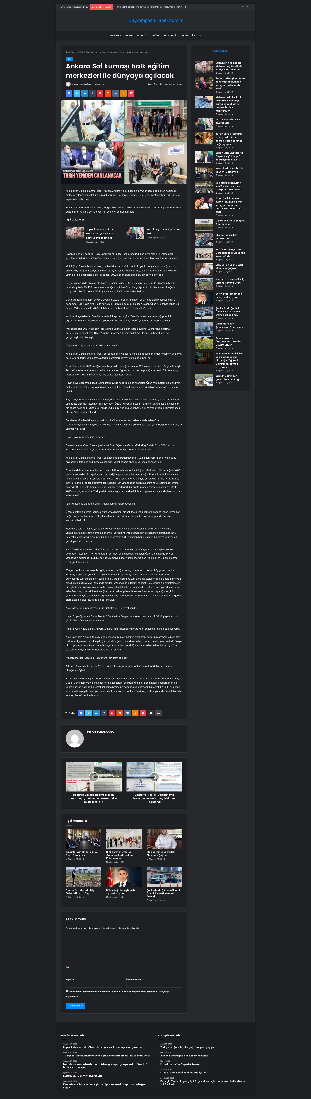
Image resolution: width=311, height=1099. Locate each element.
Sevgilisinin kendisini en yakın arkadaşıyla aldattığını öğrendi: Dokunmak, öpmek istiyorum (229, 360)
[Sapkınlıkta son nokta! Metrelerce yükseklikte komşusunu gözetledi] (75, 233)
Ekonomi (142, 35)
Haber (128, 35)
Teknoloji (170, 35)
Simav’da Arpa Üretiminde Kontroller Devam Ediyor (228, 341)
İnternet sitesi (133, 979)
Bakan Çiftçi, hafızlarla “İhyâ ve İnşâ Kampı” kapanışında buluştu (229, 156)
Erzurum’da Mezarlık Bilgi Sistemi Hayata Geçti (80, 892)
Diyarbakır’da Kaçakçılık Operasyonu (230, 222)
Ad (68, 967)
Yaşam (184, 35)
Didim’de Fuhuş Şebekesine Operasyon (229, 325)
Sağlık (155, 35)
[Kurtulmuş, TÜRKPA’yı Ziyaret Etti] (135, 233)
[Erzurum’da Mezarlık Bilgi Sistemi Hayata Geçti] (83, 877)
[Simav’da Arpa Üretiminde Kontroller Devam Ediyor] (204, 342)
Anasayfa (115, 35)
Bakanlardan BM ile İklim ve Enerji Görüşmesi (82, 853)
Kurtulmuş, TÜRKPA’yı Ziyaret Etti (228, 121)
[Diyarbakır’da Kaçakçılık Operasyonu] (204, 225)
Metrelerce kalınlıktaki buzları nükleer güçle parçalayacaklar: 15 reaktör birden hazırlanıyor (160, 6)
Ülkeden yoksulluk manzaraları (226, 236)
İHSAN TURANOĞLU (81, 84)
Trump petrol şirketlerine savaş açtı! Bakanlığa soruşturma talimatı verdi (230, 83)
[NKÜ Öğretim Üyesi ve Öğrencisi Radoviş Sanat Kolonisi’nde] (124, 839)
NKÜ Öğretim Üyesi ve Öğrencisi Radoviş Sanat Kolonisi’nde (120, 855)
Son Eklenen (220, 50)
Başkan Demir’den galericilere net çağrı (228, 377)
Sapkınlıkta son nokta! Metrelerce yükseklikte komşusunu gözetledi (99, 233)
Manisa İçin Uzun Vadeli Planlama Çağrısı (161, 853)
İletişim (196, 35)
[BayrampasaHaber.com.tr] (155, 20)
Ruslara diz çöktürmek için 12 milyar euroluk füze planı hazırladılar (229, 186)
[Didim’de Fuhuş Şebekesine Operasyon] (204, 328)
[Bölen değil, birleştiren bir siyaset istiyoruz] (124, 877)
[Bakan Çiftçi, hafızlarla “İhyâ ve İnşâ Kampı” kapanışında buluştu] (204, 157)
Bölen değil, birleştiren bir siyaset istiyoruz (121, 892)
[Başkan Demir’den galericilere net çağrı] (204, 380)
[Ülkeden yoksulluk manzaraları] (204, 239)
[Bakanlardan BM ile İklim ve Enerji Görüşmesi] (83, 839)
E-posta (70, 979)
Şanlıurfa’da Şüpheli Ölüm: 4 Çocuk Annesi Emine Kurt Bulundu (163, 893)
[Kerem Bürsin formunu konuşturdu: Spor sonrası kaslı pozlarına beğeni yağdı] (204, 138)
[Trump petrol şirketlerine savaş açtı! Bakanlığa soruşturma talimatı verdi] (204, 83)
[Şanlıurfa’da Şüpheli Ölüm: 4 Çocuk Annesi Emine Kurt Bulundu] (164, 877)
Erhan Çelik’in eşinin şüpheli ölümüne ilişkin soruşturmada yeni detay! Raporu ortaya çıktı (229, 205)
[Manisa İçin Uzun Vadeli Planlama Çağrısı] (164, 839)
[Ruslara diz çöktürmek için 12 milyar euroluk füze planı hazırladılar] (204, 187)
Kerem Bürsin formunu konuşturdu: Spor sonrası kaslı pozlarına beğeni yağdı (229, 139)
